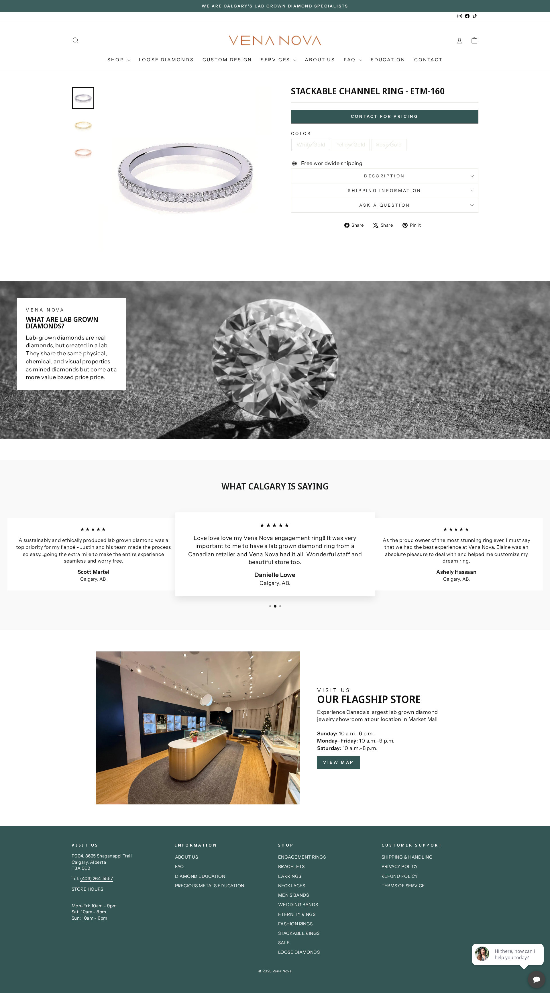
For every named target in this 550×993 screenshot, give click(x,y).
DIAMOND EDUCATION (200, 876)
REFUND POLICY (400, 876)
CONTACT (428, 59)
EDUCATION (388, 59)
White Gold (310, 145)
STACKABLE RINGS (299, 933)
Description (384, 176)
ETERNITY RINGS (296, 914)
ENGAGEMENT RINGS (302, 857)
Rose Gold (389, 145)
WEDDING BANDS (298, 904)
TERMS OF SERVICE (403, 885)
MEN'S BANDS (293, 895)
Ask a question (384, 205)
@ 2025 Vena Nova (275, 971)
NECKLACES (291, 885)
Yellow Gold (351, 145)
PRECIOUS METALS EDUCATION (209, 885)
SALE (284, 942)
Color (301, 133)
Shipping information (384, 190)
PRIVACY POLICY (400, 866)
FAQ (351, 59)
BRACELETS (291, 866)
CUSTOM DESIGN (227, 59)
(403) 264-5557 (96, 878)
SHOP (116, 59)
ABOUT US (320, 59)
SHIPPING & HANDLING (407, 857)
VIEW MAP (338, 762)
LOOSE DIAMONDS (166, 59)
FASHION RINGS (295, 924)
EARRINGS (289, 876)
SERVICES (276, 59)
